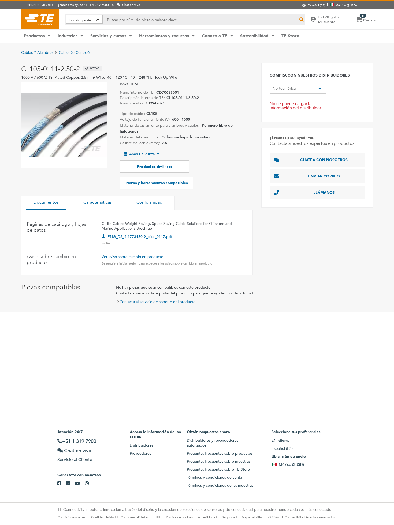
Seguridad (229, 517)
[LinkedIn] (70, 483)
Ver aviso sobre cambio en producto (132, 256)
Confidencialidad (103, 517)
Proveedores (140, 453)
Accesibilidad (207, 517)
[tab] (46, 203)
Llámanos (324, 192)
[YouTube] (80, 483)
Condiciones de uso (72, 517)
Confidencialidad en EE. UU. (141, 517)
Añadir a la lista (142, 154)
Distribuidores (141, 445)
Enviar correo (324, 176)
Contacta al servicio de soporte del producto (157, 301)
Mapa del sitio (252, 517)
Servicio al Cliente (74, 459)
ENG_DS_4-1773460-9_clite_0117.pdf (139, 236)
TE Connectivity (40, 19)
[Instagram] (89, 483)
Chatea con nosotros (324, 159)
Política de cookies (179, 517)
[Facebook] (61, 483)
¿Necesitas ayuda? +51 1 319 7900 (83, 4)
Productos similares (154, 166)
